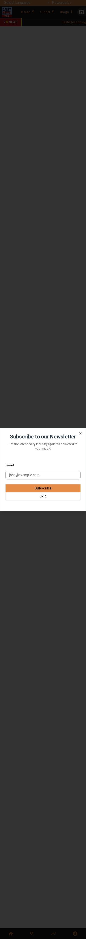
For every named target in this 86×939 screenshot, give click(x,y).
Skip (43, 496)
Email (10, 465)
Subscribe (43, 488)
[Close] (80, 433)
